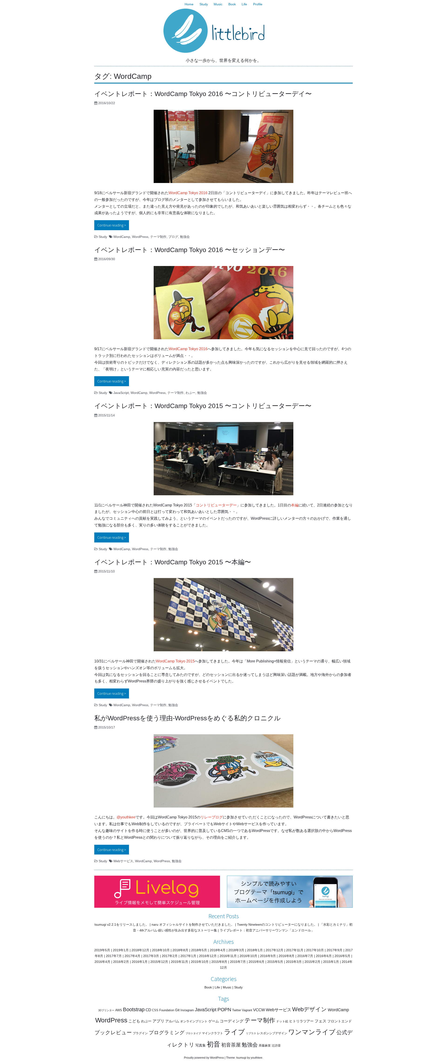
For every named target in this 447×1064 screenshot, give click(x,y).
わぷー (190, 393)
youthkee (256, 1057)
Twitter (236, 1010)
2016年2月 (121, 962)
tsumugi (241, 1057)
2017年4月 (132, 956)
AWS (118, 1010)
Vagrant (247, 1010)
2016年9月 (268, 956)
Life (244, 4)
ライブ (234, 1032)
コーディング (232, 1021)
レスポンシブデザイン (272, 1033)
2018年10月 (161, 950)
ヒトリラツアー (301, 1021)
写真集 (200, 1045)
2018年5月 (199, 950)
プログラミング (167, 1032)
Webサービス (123, 861)
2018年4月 (218, 950)
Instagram (187, 1010)
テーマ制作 (158, 237)
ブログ (173, 237)
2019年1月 (121, 950)
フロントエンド (339, 1021)
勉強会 (185, 237)
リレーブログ (211, 817)
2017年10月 (315, 950)
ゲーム (213, 1021)
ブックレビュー (113, 1032)
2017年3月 (151, 956)
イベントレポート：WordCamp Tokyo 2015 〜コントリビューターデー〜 (203, 405)
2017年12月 (274, 950)
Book (232, 4)
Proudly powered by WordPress (204, 1057)
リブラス (251, 1033)
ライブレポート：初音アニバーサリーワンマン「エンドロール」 (267, 930)
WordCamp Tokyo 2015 (175, 661)
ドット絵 (282, 1021)
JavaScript (121, 393)
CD (148, 1010)
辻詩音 (276, 1045)
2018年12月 (140, 950)
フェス (320, 1021)
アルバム (172, 1021)
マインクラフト (212, 1033)
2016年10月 (248, 956)
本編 (294, 505)
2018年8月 (180, 950)
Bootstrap (134, 1009)
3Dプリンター (106, 1010)
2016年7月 (305, 956)
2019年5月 (102, 950)
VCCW (259, 1010)
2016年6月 (324, 956)
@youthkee (126, 817)
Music (218, 4)
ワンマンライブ (311, 1032)
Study (204, 4)
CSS (155, 1010)
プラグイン (140, 1033)
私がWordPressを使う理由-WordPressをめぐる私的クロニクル (187, 718)
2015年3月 (294, 962)
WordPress (140, 237)
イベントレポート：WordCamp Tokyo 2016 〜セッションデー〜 (189, 249)
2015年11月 (179, 962)
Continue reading (113, 225)
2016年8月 (287, 956)
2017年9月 (334, 950)
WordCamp (121, 237)
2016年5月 (342, 956)
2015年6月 (256, 962)
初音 (213, 1044)
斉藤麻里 (265, 1045)
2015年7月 (238, 962)
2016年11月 (228, 956)
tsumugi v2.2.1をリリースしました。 (122, 924)
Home (189, 4)
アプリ (158, 1021)
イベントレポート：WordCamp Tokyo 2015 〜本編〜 (172, 562)
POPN (224, 1009)
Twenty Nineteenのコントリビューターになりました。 (277, 924)
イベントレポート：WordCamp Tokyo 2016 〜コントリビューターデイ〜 (203, 93)
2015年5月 (275, 962)
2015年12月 (159, 962)
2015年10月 (200, 962)
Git (177, 1010)
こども (134, 1021)
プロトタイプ (193, 1033)
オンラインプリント (193, 1021)
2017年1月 (188, 956)
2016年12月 (208, 956)
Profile (257, 4)
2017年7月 (114, 956)
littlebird (238, 33)
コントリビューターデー (216, 505)
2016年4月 (102, 962)
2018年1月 (255, 950)
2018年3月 (236, 950)
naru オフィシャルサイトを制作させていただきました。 (193, 924)
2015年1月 (331, 962)
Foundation (166, 1010)
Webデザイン (309, 1009)
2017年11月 (294, 950)
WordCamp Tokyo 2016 (188, 193)
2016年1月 (140, 962)
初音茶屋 (231, 1044)
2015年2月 (312, 962)
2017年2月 (170, 956)
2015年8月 (219, 962)
